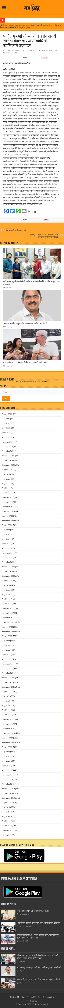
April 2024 (6, 543)
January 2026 (7, 446)
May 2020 (6, 761)
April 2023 (6, 599)
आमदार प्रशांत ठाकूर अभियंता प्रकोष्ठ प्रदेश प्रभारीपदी (25, 323)
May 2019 (6, 816)
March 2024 (7, 548)
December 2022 (8, 617)
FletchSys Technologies (44, 997)
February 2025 (8, 497)
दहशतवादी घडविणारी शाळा (16, 230)
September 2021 (8, 687)
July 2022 (6, 641)
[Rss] (28, 1000)
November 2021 (8, 678)
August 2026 (7, 414)
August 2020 (7, 747)
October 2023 (7, 571)
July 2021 (6, 696)
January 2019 (7, 835)
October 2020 (7, 738)
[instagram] (36, 1000)
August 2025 (7, 470)
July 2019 (6, 807)
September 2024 (8, 520)
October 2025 (7, 460)
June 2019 (6, 812)
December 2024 (8, 506)
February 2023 (8, 608)
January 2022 (7, 668)
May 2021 (6, 705)
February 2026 (8, 442)
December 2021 (8, 673)
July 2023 (6, 585)
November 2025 (8, 456)
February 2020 (8, 775)
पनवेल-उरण (25, 25)
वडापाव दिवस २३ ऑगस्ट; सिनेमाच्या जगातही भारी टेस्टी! (25, 362)
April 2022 (6, 654)
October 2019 (7, 793)
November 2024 (8, 511)
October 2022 (7, 627)
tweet (24, 57)
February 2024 (8, 553)
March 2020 (7, 770)
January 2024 (7, 557)
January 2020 (7, 779)
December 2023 (8, 562)
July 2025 (6, 474)
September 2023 (8, 576)
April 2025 (6, 488)
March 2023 (7, 604)
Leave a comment (12, 52)
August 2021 (7, 691)
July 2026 (6, 419)
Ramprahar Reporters (13, 50)
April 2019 (6, 821)
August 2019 (7, 802)
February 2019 (8, 830)
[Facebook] (30, 1000)
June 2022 (6, 645)
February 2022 (8, 664)
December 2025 (8, 451)
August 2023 (7, 580)
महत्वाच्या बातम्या (14, 25)
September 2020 (8, 742)
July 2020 (6, 752)
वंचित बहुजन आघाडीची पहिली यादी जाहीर (33, 911)
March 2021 (7, 715)
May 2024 (6, 539)
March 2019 (7, 826)
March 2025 (7, 493)
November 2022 (8, 622)
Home (4, 25)
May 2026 (6, 428)
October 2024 (7, 516)
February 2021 (8, 719)
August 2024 (7, 525)
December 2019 (8, 784)
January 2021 (7, 724)
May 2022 (6, 650)
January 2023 (7, 613)
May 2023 (6, 594)
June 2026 (6, 423)
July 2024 (6, 530)
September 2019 (8, 798)
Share (33, 211)
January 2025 (7, 502)
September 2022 (8, 631)
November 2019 (8, 789)
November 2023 (8, 567)
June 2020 (6, 756)
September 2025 (8, 465)
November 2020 (8, 733)
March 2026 (7, 437)
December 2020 (8, 728)
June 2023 (6, 590)
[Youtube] (33, 1000)
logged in (30, 381)
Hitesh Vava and (27, 997)
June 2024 (6, 534)
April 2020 (6, 765)
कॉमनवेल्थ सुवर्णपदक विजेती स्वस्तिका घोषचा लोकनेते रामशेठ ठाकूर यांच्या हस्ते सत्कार (37, 956)
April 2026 (6, 433)
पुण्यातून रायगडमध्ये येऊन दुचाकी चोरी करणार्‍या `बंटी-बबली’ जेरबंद (44, 235)
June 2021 (6, 701)
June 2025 (6, 479)
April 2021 (6, 710)
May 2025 (6, 483)
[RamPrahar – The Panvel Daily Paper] (32, 7)
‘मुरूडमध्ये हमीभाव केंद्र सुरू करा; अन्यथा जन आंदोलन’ (39, 923)
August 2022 (7, 636)
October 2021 (7, 682)
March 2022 (7, 659)
